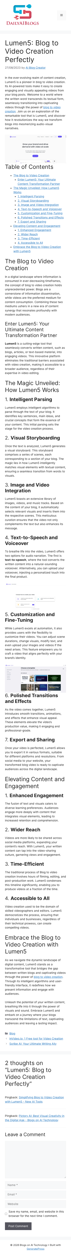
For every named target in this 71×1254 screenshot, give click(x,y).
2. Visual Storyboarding (33, 200)
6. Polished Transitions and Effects (41, 217)
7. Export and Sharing (32, 221)
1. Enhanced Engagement (34, 230)
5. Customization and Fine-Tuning (40, 213)
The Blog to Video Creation (31, 175)
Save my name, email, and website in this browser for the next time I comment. (36, 1214)
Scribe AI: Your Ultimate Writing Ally (32, 1043)
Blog (12, 1033)
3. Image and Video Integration (38, 204)
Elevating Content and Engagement (36, 226)
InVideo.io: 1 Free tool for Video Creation (36, 1038)
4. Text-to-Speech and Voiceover (40, 209)
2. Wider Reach (28, 234)
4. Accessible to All (30, 242)
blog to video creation (48, 977)
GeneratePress (35, 1248)
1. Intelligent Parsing (31, 196)
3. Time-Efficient (29, 238)
